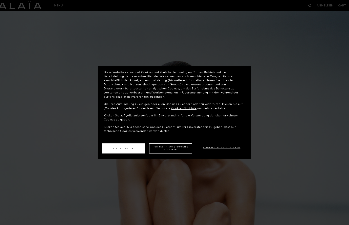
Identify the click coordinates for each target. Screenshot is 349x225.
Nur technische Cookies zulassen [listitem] (170, 148)
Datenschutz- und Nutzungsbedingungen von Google (142, 84)
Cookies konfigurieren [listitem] (222, 147)
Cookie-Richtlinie (184, 108)
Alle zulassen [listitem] (123, 148)
